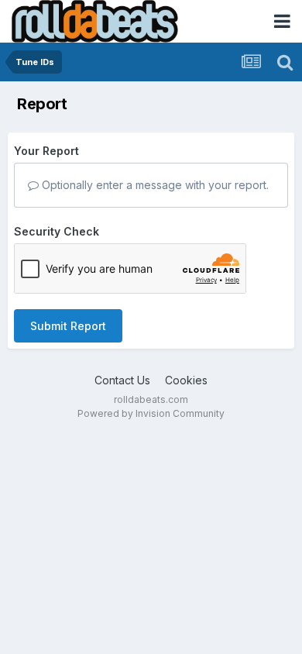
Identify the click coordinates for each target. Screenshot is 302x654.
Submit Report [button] (68, 325)
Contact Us (122, 380)
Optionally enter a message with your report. (154, 184)
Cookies (186, 380)
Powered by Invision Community (151, 413)
